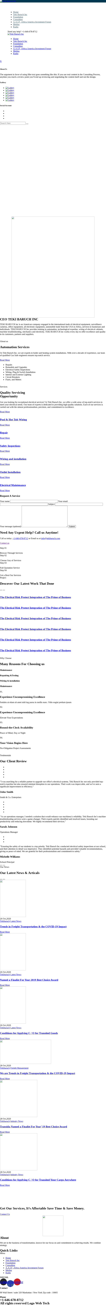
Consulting (18, 19)
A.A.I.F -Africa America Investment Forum (32, 22)
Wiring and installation (13, 458)
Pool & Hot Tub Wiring (13, 419)
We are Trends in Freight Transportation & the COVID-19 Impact (37, 1073)
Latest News (15, 921)
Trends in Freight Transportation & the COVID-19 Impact (33, 926)
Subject (51, 504)
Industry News (16, 1121)
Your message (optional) (11, 526)
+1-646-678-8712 (20, 538)
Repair (4, 432)
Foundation (18, 17)
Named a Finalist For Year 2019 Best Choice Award (29, 979)
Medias (16, 24)
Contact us (4, 543)
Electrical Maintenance (13, 485)
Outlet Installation (10, 472)
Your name (5, 501)
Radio (15, 27)
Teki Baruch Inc (20, 14)
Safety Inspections (10, 445)
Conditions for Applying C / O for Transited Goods (29, 1033)
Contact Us (5, 1214)
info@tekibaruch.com (50, 538)
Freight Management (19, 1068)
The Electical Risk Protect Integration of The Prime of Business (35, 597)
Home (15, 12)
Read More (5, 360)
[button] (53, 1253)
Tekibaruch (5, 921)
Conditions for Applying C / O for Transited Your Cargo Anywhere (38, 1179)
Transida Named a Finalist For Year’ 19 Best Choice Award (33, 1126)
